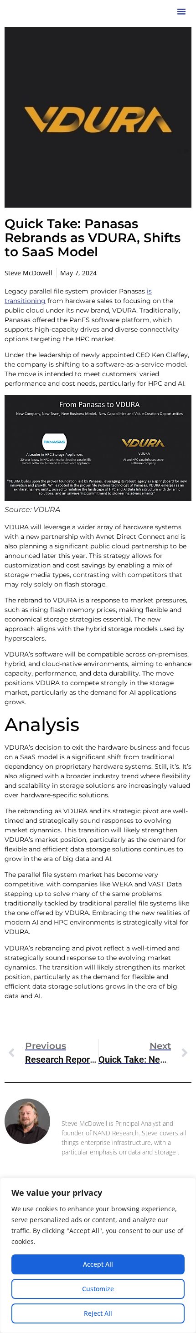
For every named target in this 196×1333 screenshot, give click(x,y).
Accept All (98, 1264)
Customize (98, 1288)
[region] (98, 1255)
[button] (181, 11)
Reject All (98, 1313)
